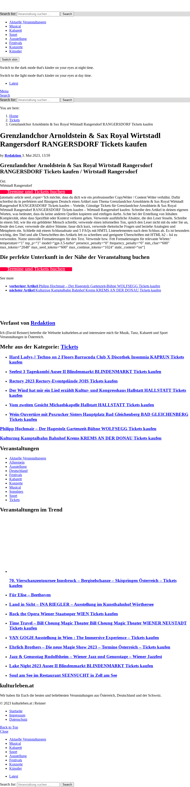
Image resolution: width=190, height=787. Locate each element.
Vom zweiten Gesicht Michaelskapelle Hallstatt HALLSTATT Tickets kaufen (81, 404)
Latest (13, 83)
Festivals (15, 43)
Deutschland (18, 471)
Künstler (15, 51)
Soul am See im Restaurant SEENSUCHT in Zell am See (63, 675)
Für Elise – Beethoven (30, 594)
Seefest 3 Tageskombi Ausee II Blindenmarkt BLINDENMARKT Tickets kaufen (85, 371)
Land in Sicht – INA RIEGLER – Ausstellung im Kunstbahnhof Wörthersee (81, 604)
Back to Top (9, 727)
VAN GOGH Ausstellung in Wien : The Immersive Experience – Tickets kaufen (84, 637)
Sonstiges (16, 491)
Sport (13, 35)
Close (4, 731)
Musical (15, 26)
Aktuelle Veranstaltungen (27, 22)
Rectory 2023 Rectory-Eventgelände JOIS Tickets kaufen (63, 381)
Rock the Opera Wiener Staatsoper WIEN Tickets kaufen (63, 613)
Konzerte (16, 47)
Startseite (15, 711)
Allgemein (17, 462)
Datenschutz (18, 719)
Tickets (69, 347)
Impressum (17, 715)
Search (67, 14)
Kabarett (15, 30)
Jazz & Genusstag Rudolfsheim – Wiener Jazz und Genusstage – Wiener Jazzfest (85, 656)
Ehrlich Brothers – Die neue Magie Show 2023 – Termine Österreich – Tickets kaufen (89, 647)
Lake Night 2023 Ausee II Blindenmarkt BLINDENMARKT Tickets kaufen (81, 665)
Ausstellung (18, 39)
